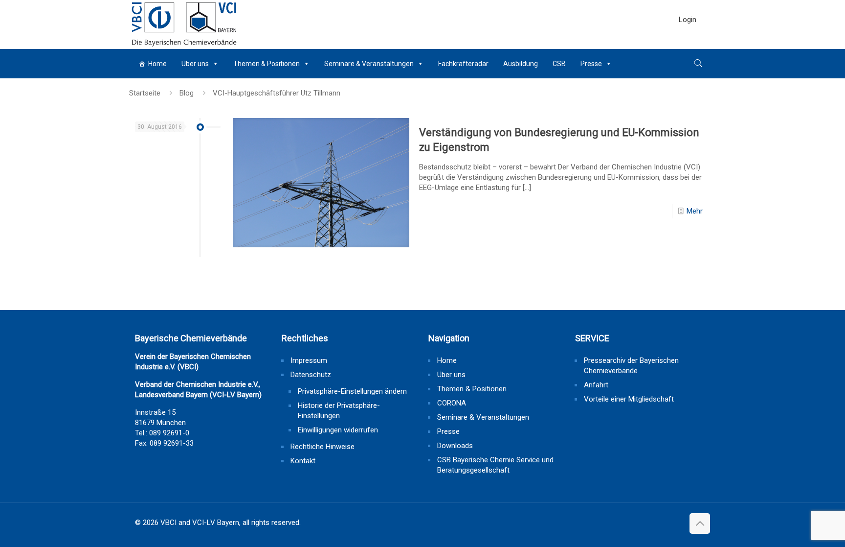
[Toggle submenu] (687, 44)
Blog (186, 93)
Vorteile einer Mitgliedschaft (629, 399)
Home (157, 64)
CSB (559, 64)
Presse (591, 64)
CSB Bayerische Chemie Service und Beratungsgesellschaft (495, 465)
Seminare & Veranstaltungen (369, 64)
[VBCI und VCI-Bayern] (184, 24)
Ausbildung (520, 64)
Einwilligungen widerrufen (338, 430)
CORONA (451, 403)
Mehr (695, 211)
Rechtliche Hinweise (322, 446)
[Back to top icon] (699, 523)
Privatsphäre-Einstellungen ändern (352, 391)
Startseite (144, 93)
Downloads (455, 445)
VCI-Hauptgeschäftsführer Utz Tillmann (276, 93)
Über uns (195, 64)
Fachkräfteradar (463, 64)
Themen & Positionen (266, 64)
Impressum (308, 360)
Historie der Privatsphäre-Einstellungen (339, 410)
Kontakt (302, 460)
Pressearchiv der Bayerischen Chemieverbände (631, 365)
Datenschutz (310, 374)
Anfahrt (596, 385)
